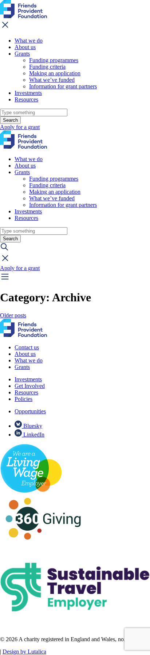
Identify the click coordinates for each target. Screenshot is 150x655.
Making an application (54, 73)
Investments (28, 93)
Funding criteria (47, 67)
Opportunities (30, 411)
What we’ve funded (52, 80)
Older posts (13, 315)
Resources (26, 99)
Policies (23, 399)
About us (25, 47)
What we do (29, 40)
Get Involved (30, 386)
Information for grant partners (63, 86)
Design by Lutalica (24, 651)
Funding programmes (53, 60)
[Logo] (23, 16)
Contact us (27, 347)
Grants (22, 54)
